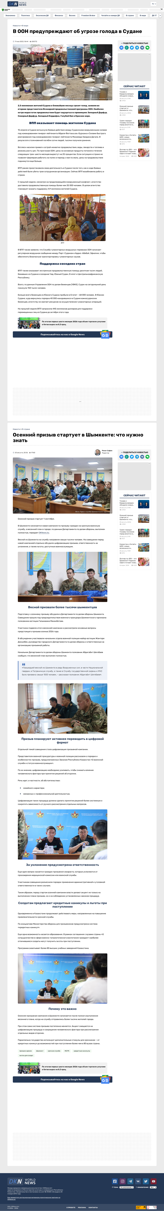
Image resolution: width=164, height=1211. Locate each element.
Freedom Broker (88, 15)
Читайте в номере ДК (110, 15)
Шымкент (39, 1058)
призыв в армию (25, 1058)
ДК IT (154, 15)
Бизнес (72, 15)
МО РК (67, 1058)
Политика (25, 15)
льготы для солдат (26, 1063)
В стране (130, 15)
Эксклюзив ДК (42, 15)
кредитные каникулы (82, 1058)
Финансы (59, 15)
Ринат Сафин (107, 458)
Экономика (10, 15)
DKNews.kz (44, 540)
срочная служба (54, 1058)
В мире (143, 15)
